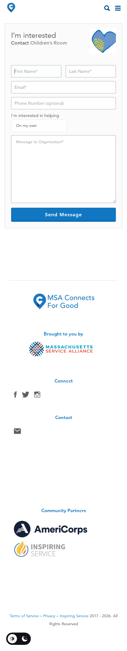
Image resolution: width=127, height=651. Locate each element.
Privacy (49, 616)
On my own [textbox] (26, 125)
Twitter (25, 396)
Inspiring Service (74, 616)
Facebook (15, 396)
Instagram (37, 396)
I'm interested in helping (35, 115)
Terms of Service (24, 616)
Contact (17, 432)
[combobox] (39, 126)
